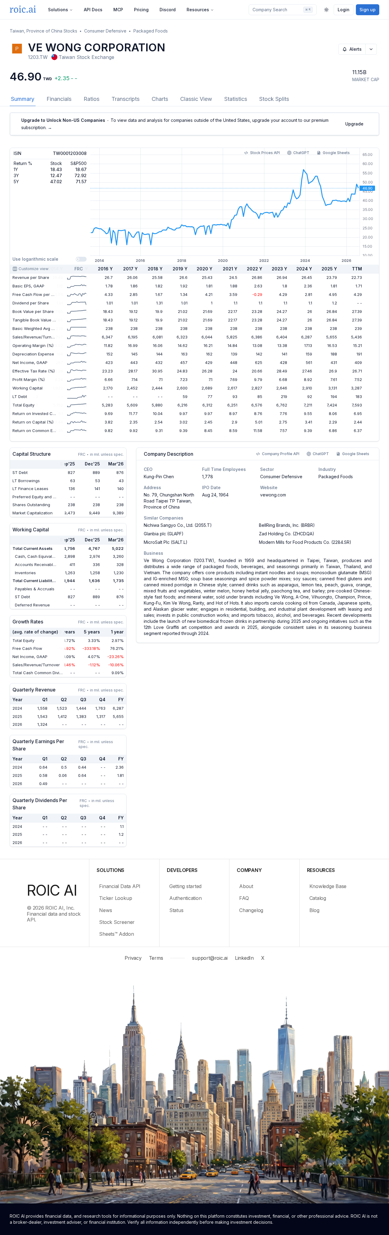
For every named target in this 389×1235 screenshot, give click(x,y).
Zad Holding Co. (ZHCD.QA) (286, 533)
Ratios (91, 99)
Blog (314, 910)
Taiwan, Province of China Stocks (43, 30)
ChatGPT (301, 152)
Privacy (133, 958)
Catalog (317, 898)
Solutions (58, 9)
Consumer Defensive (105, 30)
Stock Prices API (265, 152)
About (246, 886)
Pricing (141, 9)
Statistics (235, 99)
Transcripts (125, 99)
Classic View (196, 99)
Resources (198, 9)
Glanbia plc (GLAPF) (164, 533)
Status (176, 910)
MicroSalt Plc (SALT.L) (166, 542)
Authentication (185, 898)
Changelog (251, 910)
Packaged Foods (150, 30)
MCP (118, 9)
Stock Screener (117, 922)
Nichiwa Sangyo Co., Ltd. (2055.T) (178, 525)
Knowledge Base (328, 886)
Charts (160, 99)
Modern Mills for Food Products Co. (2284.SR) (305, 542)
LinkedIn (244, 958)
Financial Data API (119, 886)
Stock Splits (274, 99)
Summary (22, 99)
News (105, 910)
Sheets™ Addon (116, 934)
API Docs (93, 9)
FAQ (244, 898)
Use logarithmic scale (35, 259)
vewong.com (273, 494)
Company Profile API (280, 453)
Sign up (368, 9)
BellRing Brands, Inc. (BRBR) (287, 525)
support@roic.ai (209, 958)
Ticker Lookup (115, 898)
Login (343, 9)
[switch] (81, 259)
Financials (58, 99)
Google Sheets (336, 152)
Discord (168, 9)
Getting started (185, 886)
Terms (156, 958)
